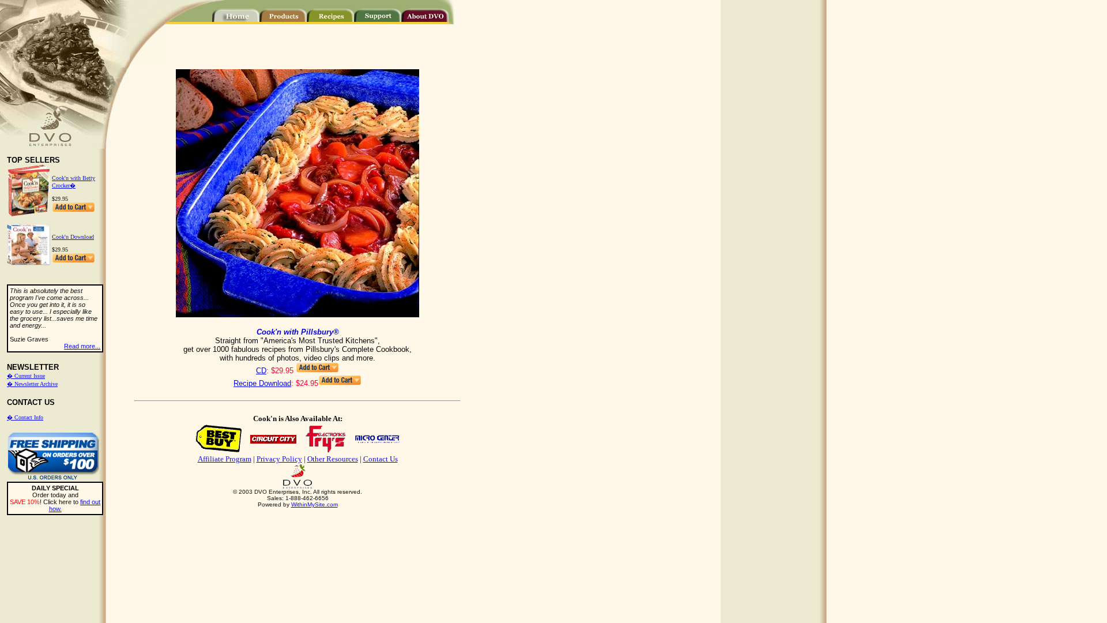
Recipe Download (262, 383)
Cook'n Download (73, 237)
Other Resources (332, 459)
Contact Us (380, 459)
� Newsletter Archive (32, 384)
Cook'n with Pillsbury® (298, 332)
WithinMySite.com (314, 504)
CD (261, 370)
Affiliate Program (224, 459)
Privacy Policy (279, 459)
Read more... (82, 346)
